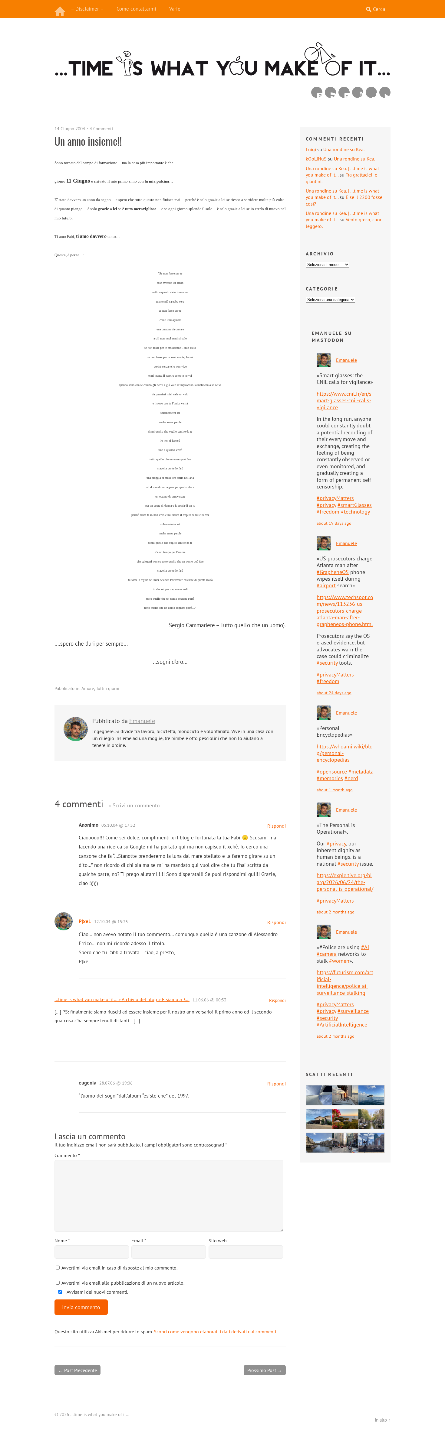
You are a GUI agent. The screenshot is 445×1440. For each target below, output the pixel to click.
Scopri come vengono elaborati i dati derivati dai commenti (215, 1331)
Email (138, 1240)
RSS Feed (330, 92)
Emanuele (142, 721)
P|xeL (85, 921)
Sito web (218, 1240)
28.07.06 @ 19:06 (116, 1083)
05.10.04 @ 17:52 (118, 825)
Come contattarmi (136, 8)
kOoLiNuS (316, 159)
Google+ (371, 92)
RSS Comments (316, 92)
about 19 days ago (334, 523)
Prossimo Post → (264, 1370)
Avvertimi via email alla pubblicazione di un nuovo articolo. (122, 1283)
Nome (62, 1240)
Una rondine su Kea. (343, 149)
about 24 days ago (334, 693)
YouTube (357, 92)
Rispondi (276, 826)
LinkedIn (344, 92)
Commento (67, 1155)
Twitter (385, 92)
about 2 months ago (335, 912)
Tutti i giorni (107, 688)
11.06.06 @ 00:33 (209, 1000)
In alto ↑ (383, 1420)
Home (60, 9)
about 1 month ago (335, 790)
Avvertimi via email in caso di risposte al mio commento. (119, 1268)
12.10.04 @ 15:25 (111, 921)
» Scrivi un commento (134, 805)
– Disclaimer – (87, 8)
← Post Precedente (77, 1370)
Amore (87, 688)
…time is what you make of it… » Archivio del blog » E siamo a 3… (122, 999)
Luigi (311, 149)
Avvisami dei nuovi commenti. (97, 1292)
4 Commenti (101, 128)
